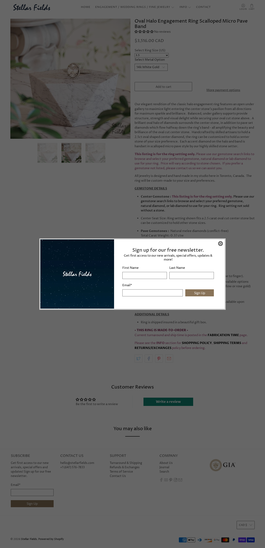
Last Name (177, 268)
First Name (130, 268)
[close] (220, 243)
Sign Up (199, 293)
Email (127, 285)
